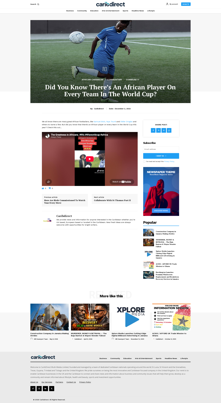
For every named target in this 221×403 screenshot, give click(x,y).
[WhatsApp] (169, 130)
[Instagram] (39, 388)
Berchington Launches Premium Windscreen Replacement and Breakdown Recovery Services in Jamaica (167, 275)
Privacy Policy (169, 161)
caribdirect (99, 109)
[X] (158, 130)
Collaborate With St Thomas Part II (112, 200)
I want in (160, 156)
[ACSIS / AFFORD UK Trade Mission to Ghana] (148, 265)
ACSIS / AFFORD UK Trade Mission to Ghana (166, 265)
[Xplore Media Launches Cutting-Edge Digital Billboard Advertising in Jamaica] (148, 254)
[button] (35, 4)
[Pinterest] (163, 130)
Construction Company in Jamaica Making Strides (166, 232)
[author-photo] (31, 339)
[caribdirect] (47, 220)
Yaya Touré (111, 121)
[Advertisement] (110, 61)
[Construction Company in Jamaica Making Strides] (148, 232)
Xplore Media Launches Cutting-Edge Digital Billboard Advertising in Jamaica (165, 254)
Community (132, 80)
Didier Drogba (126, 121)
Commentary (114, 80)
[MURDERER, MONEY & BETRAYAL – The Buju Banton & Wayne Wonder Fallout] (148, 242)
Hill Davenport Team (41, 339)
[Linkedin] (45, 388)
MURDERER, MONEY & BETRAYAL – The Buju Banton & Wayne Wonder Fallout (166, 243)
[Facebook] (153, 130)
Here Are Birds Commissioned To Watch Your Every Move (64, 201)
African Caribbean (92, 80)
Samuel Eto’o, (100, 121)
